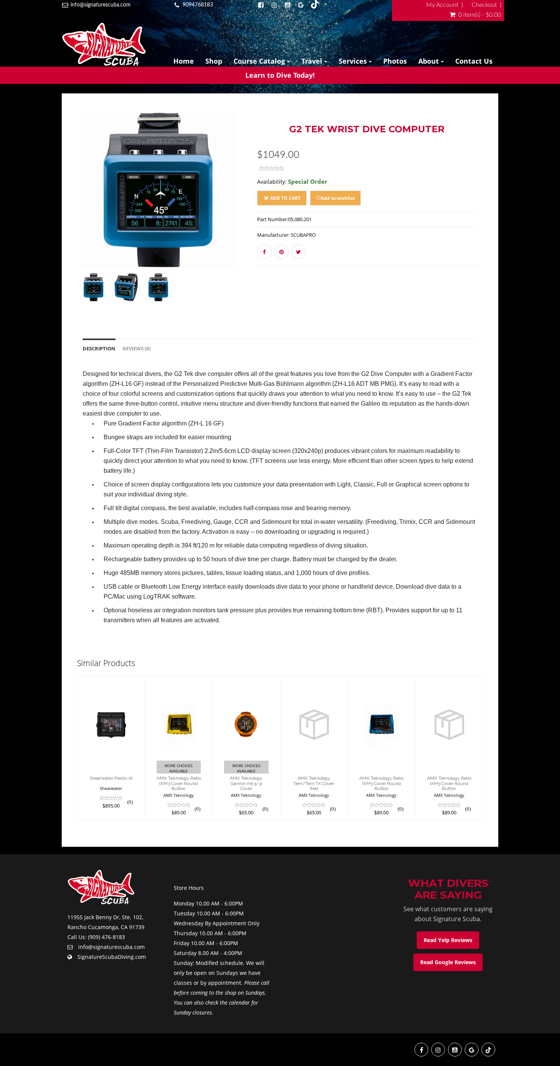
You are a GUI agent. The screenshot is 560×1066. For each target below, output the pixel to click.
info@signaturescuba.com (100, 5)
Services (354, 61)
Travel (312, 61)
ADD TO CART (285, 198)
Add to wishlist (338, 198)
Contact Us (474, 61)
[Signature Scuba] (104, 44)
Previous (59, 217)
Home (183, 61)
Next (258, 217)
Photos (395, 61)
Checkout (484, 5)
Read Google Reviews (448, 962)
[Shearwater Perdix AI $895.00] (111, 747)
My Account (442, 5)
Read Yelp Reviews (448, 940)
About (429, 61)
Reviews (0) (136, 348)
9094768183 (197, 5)
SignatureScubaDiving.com (111, 956)
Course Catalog (260, 61)
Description (99, 348)
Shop (213, 61)
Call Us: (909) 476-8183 (96, 937)
